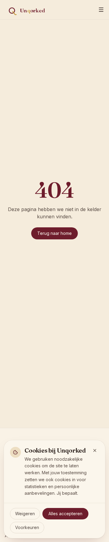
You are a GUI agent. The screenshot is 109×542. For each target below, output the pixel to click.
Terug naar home (54, 233)
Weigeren (25, 513)
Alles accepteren (65, 513)
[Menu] (101, 9)
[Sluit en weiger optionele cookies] (95, 450)
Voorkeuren (27, 527)
